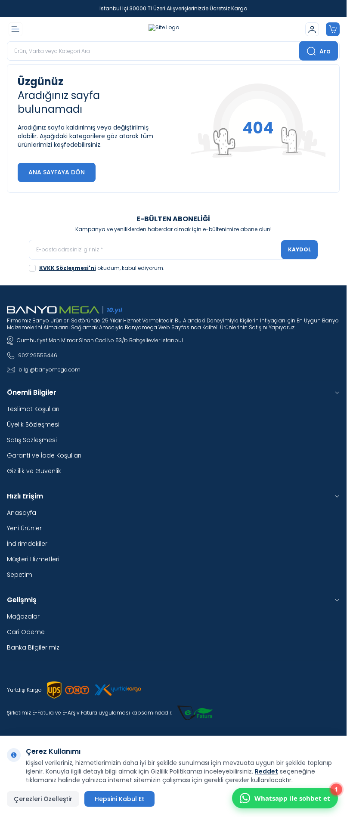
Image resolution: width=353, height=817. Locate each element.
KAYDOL (299, 249)
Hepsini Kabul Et (119, 799)
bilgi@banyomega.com (50, 369)
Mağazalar (23, 616)
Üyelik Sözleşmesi (33, 424)
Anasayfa (21, 512)
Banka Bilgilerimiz (33, 647)
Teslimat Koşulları (33, 409)
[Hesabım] (312, 29)
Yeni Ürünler (24, 528)
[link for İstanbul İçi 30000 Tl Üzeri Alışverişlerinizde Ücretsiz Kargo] (173, 8)
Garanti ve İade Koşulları (44, 455)
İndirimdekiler (27, 543)
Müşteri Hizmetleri (33, 559)
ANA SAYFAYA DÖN (56, 172)
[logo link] (164, 29)
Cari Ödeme (26, 632)
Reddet (266, 771)
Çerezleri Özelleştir (43, 799)
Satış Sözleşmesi (32, 440)
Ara (325, 50)
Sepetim (19, 574)
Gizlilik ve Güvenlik (34, 471)
